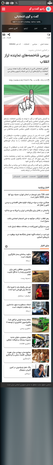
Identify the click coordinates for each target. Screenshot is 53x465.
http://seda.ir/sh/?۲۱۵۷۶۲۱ (19, 80)
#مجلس (24, 176)
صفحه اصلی (44, 44)
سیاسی (34, 44)
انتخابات (26, 44)
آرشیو (26, 28)
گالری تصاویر (13, 28)
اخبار (35, 28)
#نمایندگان (16, 176)
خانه (45, 28)
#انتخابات (32, 176)
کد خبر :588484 (15, 44)
